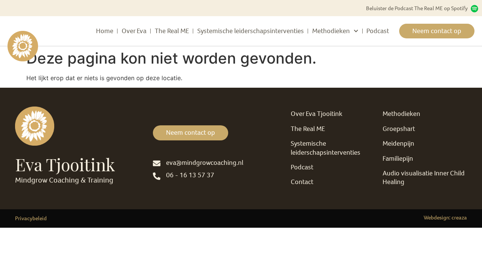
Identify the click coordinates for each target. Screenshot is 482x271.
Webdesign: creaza (445, 217)
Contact (302, 181)
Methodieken (331, 30)
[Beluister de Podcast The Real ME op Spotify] (474, 8)
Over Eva (134, 30)
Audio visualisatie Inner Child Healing (424, 177)
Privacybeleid (31, 218)
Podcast (377, 30)
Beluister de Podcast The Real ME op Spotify (417, 8)
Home (104, 30)
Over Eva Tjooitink (316, 113)
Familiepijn (398, 158)
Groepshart (399, 128)
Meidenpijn (398, 143)
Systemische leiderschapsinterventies (250, 30)
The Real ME (172, 30)
